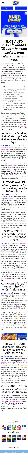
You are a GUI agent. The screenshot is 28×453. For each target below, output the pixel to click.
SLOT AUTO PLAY (21, 367)
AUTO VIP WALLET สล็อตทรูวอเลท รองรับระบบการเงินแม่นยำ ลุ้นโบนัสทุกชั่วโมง (13, 93)
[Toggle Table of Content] (24, 87)
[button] (3, 3)
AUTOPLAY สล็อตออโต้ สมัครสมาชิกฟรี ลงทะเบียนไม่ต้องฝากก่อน (13, 101)
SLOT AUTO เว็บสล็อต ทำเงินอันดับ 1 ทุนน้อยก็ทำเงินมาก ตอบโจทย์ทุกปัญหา (14, 89)
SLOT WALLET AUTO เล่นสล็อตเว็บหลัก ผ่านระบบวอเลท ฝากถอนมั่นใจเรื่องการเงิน (14, 104)
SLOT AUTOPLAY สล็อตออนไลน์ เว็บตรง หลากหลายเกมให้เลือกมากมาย (13, 97)
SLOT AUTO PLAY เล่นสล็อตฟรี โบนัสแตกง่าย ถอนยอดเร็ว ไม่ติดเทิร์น (14, 108)
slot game (18, 316)
